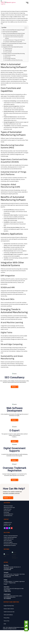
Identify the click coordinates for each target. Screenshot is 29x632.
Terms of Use (6, 620)
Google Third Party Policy (9, 605)
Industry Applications (8, 45)
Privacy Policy (6, 617)
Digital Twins (8, 57)
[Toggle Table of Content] (25, 28)
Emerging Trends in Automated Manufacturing (13, 53)
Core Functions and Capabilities (10, 31)
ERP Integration (8, 48)
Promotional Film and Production (10, 543)
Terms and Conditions (8, 614)
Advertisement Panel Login (9, 507)
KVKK (5, 623)
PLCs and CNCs (8, 52)
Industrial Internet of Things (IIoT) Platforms (15, 40)
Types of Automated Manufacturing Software (14, 33)
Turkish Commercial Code (9, 611)
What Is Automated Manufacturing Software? (14, 30)
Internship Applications (8, 514)
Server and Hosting (8, 540)
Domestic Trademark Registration (11, 535)
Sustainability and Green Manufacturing (13, 60)
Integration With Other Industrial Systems (13, 47)
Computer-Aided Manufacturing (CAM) (13, 41)
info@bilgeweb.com (8, 522)
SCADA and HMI (8, 50)
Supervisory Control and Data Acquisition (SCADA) (14, 37)
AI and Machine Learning (10, 55)
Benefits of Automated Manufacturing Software (14, 43)
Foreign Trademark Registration (10, 537)
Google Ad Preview (7, 509)
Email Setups (6, 512)
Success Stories (7, 510)
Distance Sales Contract (9, 608)
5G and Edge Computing (10, 58)
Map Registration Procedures (10, 545)
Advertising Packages (8, 505)
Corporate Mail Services (8, 539)
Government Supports (8, 542)
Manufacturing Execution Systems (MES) (14, 35)
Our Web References (8, 515)
